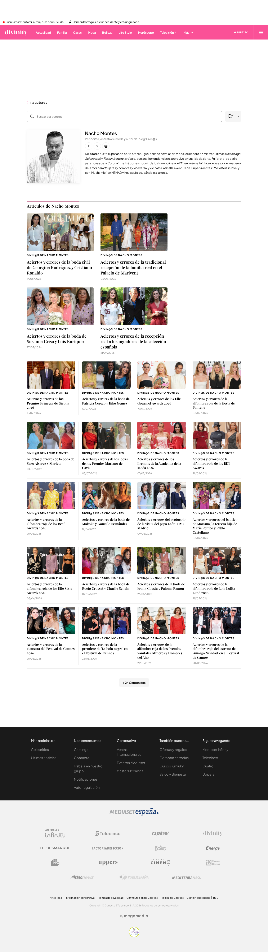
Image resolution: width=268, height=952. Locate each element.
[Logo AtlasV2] (81, 877)
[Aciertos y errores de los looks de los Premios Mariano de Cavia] (106, 435)
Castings (81, 749)
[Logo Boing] (160, 848)
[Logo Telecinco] (107, 833)
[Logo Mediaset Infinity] (55, 833)
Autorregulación (87, 787)
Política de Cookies (172, 897)
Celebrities (40, 749)
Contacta (81, 757)
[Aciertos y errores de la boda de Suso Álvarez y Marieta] (51, 435)
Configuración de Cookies (142, 897)
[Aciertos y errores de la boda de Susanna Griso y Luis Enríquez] (60, 306)
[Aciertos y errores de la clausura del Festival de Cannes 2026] (51, 620)
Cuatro (208, 766)
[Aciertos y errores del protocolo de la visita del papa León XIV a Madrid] (161, 495)
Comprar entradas (174, 757)
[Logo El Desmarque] (55, 848)
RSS (215, 897)
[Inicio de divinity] (16, 32)
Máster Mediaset (130, 771)
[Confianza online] (134, 936)
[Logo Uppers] (108, 863)
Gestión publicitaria (198, 897)
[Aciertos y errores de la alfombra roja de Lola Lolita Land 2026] (217, 560)
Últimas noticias (43, 757)
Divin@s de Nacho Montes (48, 255)
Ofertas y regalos (173, 749)
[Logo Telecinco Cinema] (160, 862)
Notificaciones (86, 779)
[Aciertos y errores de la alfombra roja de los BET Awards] (217, 435)
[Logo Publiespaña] (134, 877)
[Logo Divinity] (213, 833)
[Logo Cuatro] (160, 833)
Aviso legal (56, 897)
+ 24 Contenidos (134, 682)
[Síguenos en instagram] (106, 146)
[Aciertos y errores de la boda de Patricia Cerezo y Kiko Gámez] (106, 375)
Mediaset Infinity (215, 749)
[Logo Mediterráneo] (186, 877)
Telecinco (210, 757)
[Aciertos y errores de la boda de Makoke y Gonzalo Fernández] (106, 495)
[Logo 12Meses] (213, 862)
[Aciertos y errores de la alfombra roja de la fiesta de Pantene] (217, 375)
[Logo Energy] (213, 848)
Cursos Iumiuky (172, 766)
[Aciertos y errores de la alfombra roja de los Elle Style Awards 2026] (51, 560)
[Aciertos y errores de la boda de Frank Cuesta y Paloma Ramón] (161, 560)
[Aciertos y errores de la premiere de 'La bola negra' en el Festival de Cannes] (106, 620)
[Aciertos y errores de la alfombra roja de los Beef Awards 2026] (51, 495)
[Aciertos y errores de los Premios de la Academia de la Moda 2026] (161, 435)
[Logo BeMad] (55, 863)
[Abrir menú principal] (261, 32)
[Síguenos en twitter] (97, 146)
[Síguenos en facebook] (88, 146)
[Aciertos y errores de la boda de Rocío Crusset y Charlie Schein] (106, 560)
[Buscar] (230, 116)
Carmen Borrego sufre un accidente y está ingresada (106, 22)
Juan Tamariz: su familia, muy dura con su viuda (34, 22)
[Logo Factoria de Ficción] (108, 848)
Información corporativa (80, 897)
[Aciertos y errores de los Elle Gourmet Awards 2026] (161, 375)
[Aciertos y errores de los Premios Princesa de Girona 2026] (51, 375)
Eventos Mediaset (131, 763)
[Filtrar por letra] (238, 116)
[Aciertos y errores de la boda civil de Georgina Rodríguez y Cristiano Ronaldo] (60, 232)
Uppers (208, 774)
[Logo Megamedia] (136, 916)
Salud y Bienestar (173, 774)
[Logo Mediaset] (134, 814)
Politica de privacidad (111, 897)
